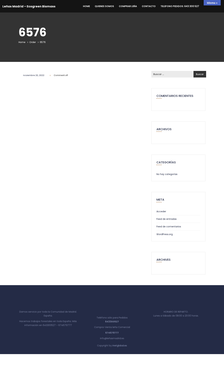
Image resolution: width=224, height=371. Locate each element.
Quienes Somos (104, 6)
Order (32, 42)
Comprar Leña (128, 6)
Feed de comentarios (168, 226)
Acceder (161, 211)
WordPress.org (164, 234)
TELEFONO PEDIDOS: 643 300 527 (180, 6)
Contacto (149, 6)
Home (86, 6)
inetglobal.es (119, 345)
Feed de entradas (166, 219)
